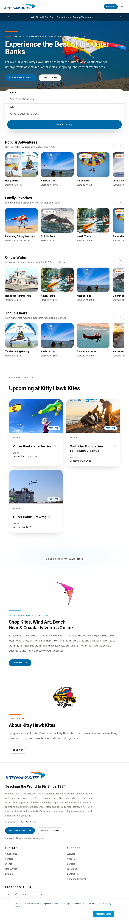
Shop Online (49, 77)
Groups (9, 873)
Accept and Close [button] (103, 913)
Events (8, 863)
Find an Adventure (20, 830)
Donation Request (76, 878)
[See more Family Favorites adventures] (121, 202)
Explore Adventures (21, 77)
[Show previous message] (8, 17)
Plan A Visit (11, 868)
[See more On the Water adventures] (121, 261)
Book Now (111, 7)
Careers (71, 863)
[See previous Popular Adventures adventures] (113, 146)
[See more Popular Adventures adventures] (121, 146)
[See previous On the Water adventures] (113, 261)
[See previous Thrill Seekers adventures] (113, 317)
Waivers (71, 853)
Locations (72, 868)
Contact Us (72, 873)
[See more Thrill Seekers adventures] (121, 317)
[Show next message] (120, 17)
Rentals (9, 858)
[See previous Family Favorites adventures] (113, 202)
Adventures (11, 853)
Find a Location (50, 830)
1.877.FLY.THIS (28, 821)
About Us (18, 750)
